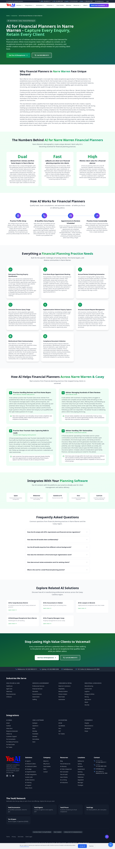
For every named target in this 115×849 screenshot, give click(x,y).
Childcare (9, 697)
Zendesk (34, 736)
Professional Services (38, 686)
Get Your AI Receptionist (17, 55)
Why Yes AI (46, 764)
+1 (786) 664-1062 (86, 1)
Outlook (8, 726)
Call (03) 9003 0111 (43, 55)
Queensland (81, 769)
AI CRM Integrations (31, 774)
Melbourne (81, 761)
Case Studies (60, 5)
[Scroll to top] (107, 837)
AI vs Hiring (63, 780)
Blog (61, 761)
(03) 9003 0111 (46, 1)
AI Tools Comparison (66, 769)
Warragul (80, 782)
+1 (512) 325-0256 (71, 1)
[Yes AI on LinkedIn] (7, 775)
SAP (60, 731)
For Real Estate (10, 744)
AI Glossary (63, 766)
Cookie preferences (24, 846)
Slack (33, 742)
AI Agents (28, 761)
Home (8, 15)
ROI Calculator (64, 772)
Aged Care (9, 689)
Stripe (86, 731)
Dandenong (81, 774)
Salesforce (35, 726)
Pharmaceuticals (11, 694)
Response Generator (12, 731)
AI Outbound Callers (31, 766)
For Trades (9, 747)
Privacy (14, 836)
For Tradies (62, 734)
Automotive (62, 699)
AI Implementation (30, 772)
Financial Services (37, 689)
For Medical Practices (12, 742)
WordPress (88, 728)
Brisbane (80, 766)
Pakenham (81, 777)
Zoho (33, 728)
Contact (45, 772)
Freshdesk (35, 734)
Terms (8, 836)
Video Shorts (28, 788)
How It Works (64, 777)
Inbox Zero (9, 728)
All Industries (64, 782)
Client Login (28, 836)
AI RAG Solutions (30, 780)
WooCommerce (89, 726)
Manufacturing (89, 686)
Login (107, 1)
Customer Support (11, 736)
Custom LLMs (29, 777)
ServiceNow (35, 739)
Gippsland (81, 780)
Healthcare (9, 686)
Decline (91, 846)
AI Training (28, 782)
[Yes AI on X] (10, 775)
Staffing (34, 699)
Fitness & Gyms (63, 694)
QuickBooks (62, 726)
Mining (87, 697)
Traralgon (80, 785)
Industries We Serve (16, 678)
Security (87, 705)
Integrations (28, 5)
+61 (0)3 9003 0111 (31, 669)
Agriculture (88, 699)
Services (18, 5)
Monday (34, 731)
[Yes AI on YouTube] (13, 775)
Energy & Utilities (89, 694)
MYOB (60, 723)
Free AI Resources (65, 764)
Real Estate (62, 697)
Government (35, 697)
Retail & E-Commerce (64, 686)
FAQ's (44, 769)
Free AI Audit (64, 774)
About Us (45, 761)
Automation (39, 5)
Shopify (87, 723)
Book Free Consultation (98, 5)
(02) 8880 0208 (58, 1)
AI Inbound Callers (30, 764)
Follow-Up (9, 734)
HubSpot (34, 723)
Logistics (87, 691)
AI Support (28, 785)
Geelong (80, 772)
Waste (86, 702)
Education (35, 691)
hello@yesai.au (68, 669)
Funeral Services (37, 694)
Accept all (82, 846)
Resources (76, 5)
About (85, 5)
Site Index (20, 836)
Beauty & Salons (63, 691)
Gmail (8, 723)
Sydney (80, 764)
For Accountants (10, 739)
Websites (68, 5)
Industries (49, 5)
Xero (60, 728)
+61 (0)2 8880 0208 (53, 669)
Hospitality (61, 689)
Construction (88, 689)
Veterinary (9, 691)
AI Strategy (28, 769)
